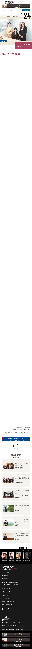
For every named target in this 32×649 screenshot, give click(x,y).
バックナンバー (6, 598)
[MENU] (2, 1)
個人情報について (12, 625)
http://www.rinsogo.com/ (9, 412)
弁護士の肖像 (5, 573)
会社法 (4, 432)
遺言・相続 (26, 432)
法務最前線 (5, 578)
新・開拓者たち (6, 588)
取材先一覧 (5, 595)
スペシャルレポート (7, 591)
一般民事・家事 (18, 432)
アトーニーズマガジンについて (10, 601)
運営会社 (4, 625)
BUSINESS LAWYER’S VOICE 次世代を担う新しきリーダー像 (10, 583)
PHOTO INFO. (3, 41)
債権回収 (10, 432)
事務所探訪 (5, 575)
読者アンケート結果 (7, 604)
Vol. (26, 14)
